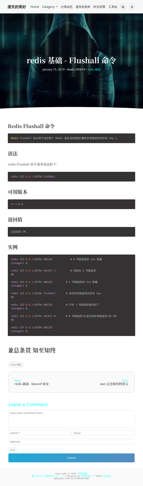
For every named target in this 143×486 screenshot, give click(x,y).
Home (35, 7)
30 (85, 478)
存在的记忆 (82, 473)
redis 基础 (94, 69)
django (107, 476)
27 (74, 478)
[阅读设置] (132, 6)
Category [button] (48, 7)
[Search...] (123, 7)
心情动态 (67, 7)
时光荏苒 (99, 7)
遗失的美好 (16, 6)
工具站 (112, 7)
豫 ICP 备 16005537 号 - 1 (47, 476)
